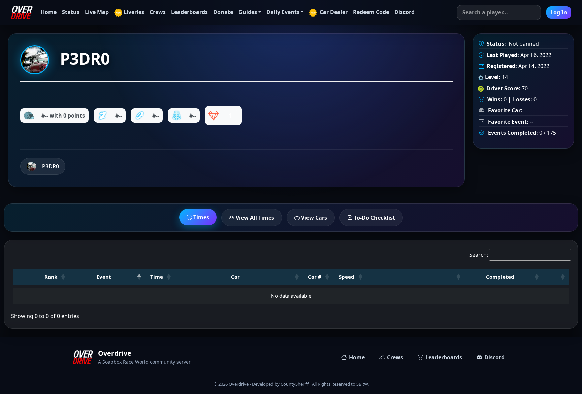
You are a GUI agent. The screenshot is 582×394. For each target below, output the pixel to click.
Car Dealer (333, 12)
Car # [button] (314, 277)
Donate (223, 12)
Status (70, 12)
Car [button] (235, 277)
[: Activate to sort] (415, 277)
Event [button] (104, 277)
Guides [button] (247, 12)
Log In (558, 12)
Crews (158, 12)
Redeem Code (371, 12)
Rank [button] (50, 277)
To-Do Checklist (374, 217)
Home (49, 12)
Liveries (134, 12)
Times (200, 217)
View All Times (254, 217)
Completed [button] (500, 277)
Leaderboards (189, 12)
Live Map (97, 12)
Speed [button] (346, 277)
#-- (118, 115)
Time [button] (156, 277)
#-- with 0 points (63, 115)
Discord (404, 12)
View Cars (313, 217)
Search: (478, 254)
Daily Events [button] (282, 12)
